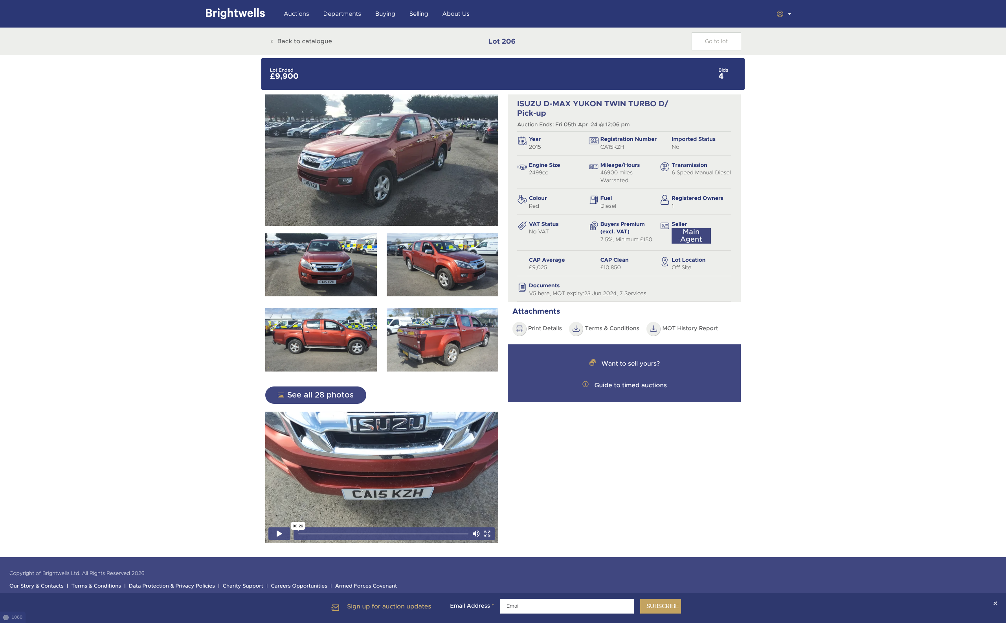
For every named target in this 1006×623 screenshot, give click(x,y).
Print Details (545, 328)
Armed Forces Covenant (366, 586)
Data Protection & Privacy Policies (172, 586)
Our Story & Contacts (36, 586)
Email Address (472, 606)
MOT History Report (690, 328)
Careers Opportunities (299, 586)
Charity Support (243, 586)
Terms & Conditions (612, 328)
